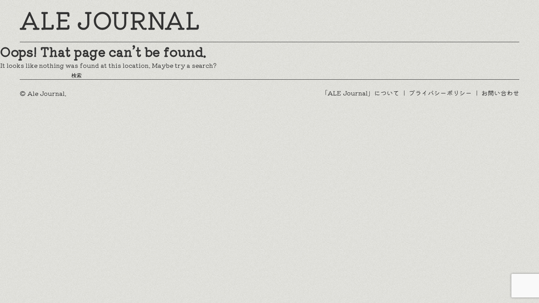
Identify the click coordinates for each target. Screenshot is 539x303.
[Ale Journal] (109, 21)
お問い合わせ (500, 93)
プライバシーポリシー (440, 93)
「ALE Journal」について (360, 93)
